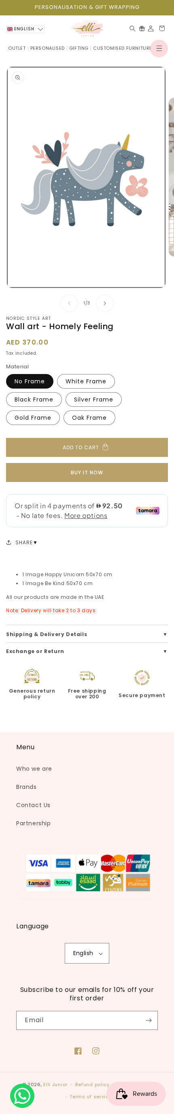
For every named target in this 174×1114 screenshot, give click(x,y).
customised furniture (122, 48)
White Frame (86, 381)
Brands (26, 787)
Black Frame (34, 399)
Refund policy (92, 1084)
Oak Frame (89, 418)
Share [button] (24, 542)
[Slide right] (105, 303)
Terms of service (91, 1096)
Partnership (33, 823)
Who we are (34, 769)
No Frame (30, 381)
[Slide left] (69, 303)
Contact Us (33, 805)
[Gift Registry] (142, 28)
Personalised (47, 48)
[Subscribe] (148, 1020)
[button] (159, 48)
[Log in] (151, 28)
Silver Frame (93, 399)
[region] (87, 7)
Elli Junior (55, 1084)
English (83, 953)
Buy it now (87, 472)
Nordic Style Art (28, 318)
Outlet (17, 48)
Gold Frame (33, 418)
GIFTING (79, 48)
